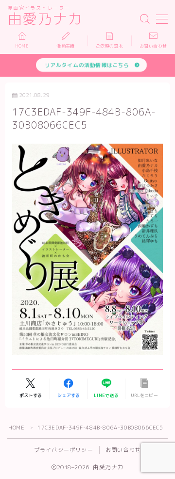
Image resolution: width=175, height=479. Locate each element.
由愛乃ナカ (45, 19)
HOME (16, 427)
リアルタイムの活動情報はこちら (87, 64)
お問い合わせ (123, 450)
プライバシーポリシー (63, 450)
